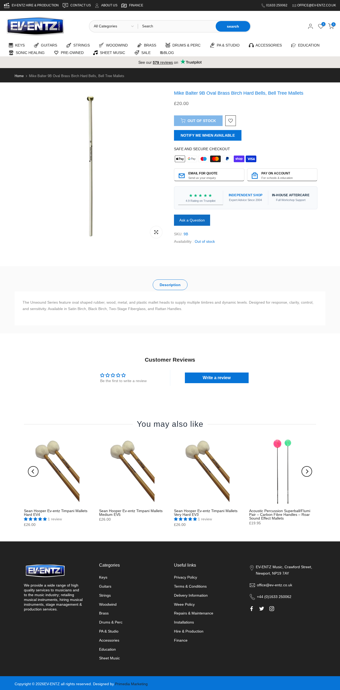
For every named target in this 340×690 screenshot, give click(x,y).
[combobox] (176, 26)
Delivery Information (191, 595)
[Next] (306, 471)
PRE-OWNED (71, 53)
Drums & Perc (110, 622)
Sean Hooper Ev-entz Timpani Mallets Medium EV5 (131, 513)
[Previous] (33, 471)
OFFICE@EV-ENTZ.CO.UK (316, 5)
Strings (105, 595)
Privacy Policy (185, 577)
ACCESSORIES (268, 45)
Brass (104, 613)
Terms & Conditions (190, 586)
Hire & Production (188, 631)
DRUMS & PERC (185, 45)
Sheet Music (109, 658)
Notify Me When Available (208, 135)
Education (107, 649)
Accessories (109, 640)
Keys (103, 577)
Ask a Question (192, 220)
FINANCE (136, 5)
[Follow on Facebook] (251, 608)
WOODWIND (116, 45)
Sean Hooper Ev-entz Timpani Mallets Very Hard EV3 (205, 513)
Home (19, 76)
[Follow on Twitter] (261, 608)
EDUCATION (308, 45)
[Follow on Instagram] (271, 608)
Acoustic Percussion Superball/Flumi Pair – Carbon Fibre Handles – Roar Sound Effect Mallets (279, 514)
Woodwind (108, 604)
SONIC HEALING (29, 53)
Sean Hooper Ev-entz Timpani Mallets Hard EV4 (55, 513)
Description (170, 285)
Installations (184, 622)
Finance (181, 640)
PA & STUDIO (227, 45)
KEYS (19, 45)
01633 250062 (277, 5)
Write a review (217, 377)
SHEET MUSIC (111, 53)
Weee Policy (184, 604)
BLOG (169, 53)
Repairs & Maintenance (193, 613)
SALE (145, 53)
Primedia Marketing (131, 684)
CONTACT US (81, 5)
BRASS (149, 45)
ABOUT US (109, 5)
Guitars (105, 586)
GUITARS (48, 45)
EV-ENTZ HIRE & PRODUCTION (36, 5)
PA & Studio (108, 631)
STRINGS (80, 45)
